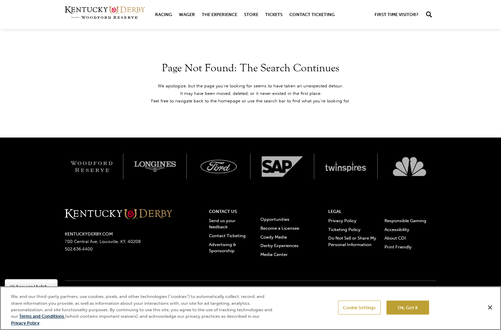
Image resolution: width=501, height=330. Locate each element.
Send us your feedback (222, 223)
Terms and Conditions (42, 316)
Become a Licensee (279, 228)
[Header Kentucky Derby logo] (105, 14)
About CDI (395, 238)
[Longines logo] (155, 166)
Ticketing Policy (344, 229)
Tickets (274, 14)
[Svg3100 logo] (409, 166)
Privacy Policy (342, 220)
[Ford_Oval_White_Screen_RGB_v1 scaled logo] (218, 166)
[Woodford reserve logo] (91, 166)
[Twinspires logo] (346, 166)
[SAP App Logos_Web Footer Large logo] (282, 166)
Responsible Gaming (405, 220)
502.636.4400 (79, 249)
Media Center (274, 254)
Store (251, 14)
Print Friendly (398, 246)
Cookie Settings (359, 307)
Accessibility (396, 229)
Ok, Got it (408, 307)
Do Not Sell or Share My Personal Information (352, 241)
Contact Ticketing (312, 14)
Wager (187, 14)
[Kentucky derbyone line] (118, 214)
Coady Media (273, 237)
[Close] (490, 307)
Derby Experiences (279, 245)
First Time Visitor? (396, 14)
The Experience (219, 14)
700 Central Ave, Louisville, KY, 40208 (103, 241)
